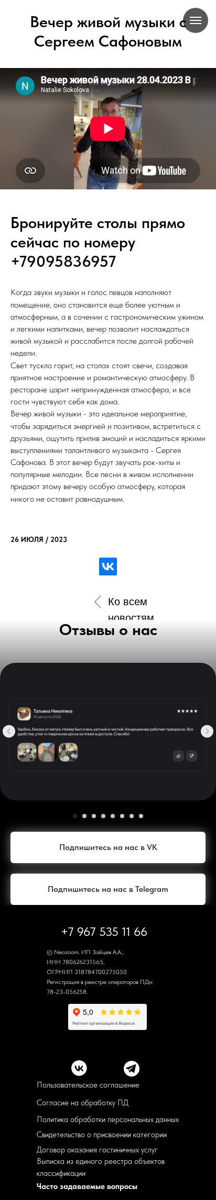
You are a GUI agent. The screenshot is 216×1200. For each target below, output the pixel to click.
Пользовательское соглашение (88, 1085)
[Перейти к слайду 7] (131, 816)
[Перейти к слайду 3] (94, 816)
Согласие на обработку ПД (82, 1102)
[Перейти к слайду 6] (122, 816)
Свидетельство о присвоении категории (102, 1134)
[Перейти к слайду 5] (113, 816)
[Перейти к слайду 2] (84, 816)
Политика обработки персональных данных (108, 1119)
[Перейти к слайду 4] (103, 816)
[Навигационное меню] (195, 20)
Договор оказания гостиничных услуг (97, 1149)
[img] (98, 602)
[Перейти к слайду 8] (141, 816)
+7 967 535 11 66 (104, 931)
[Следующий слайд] (207, 731)
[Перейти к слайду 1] (75, 816)
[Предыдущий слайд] (9, 731)
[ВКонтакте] (108, 566)
